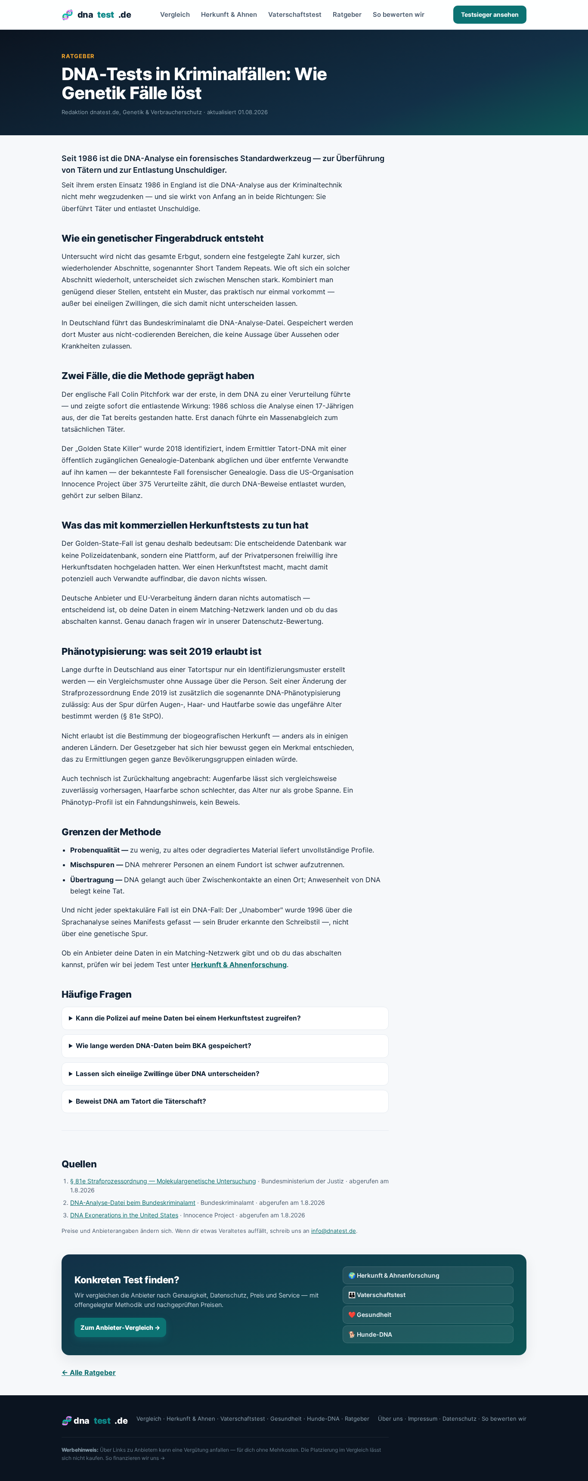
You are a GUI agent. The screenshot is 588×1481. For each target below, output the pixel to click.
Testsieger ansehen (490, 14)
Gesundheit (369, 1314)
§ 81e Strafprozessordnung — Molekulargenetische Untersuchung (163, 1181)
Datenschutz (460, 1418)
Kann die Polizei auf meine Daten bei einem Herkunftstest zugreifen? (188, 1018)
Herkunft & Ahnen (229, 14)
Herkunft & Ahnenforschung (239, 964)
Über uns (390, 1418)
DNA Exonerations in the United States (124, 1215)
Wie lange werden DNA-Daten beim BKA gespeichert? (163, 1046)
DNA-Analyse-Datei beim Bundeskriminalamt (132, 1202)
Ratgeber (347, 14)
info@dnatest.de (333, 1230)
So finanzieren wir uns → (135, 1458)
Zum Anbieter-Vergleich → (120, 1327)
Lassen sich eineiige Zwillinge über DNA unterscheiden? (168, 1074)
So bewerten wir (398, 14)
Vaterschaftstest (295, 14)
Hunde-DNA (370, 1334)
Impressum (422, 1418)
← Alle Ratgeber (89, 1372)
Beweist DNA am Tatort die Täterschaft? (141, 1101)
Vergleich (175, 14)
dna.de (96, 14)
